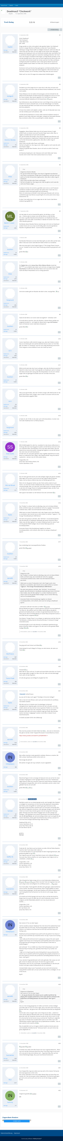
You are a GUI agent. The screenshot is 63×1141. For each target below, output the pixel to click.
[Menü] (61, 1)
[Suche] (53, 1)
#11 (59, 365)
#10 (59, 339)
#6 (60, 237)
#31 (59, 1068)
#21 (59, 691)
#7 (60, 262)
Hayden (11, 13)
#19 (59, 642)
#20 (59, 666)
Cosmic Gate (17, 1121)
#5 (60, 211)
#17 (59, 542)
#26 (59, 845)
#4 (60, 165)
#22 (59, 727)
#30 (59, 1043)
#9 (60, 314)
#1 (60, 35)
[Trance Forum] (0, 1)
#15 (59, 473)
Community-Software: (31, 1138)
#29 (59, 984)
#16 (59, 503)
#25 (59, 799)
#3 (60, 128)
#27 (59, 877)
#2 (60, 84)
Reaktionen (6, 143)
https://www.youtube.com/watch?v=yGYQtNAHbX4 (33, 735)
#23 (59, 752)
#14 (59, 442)
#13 (59, 415)
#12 (59, 389)
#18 (59, 566)
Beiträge (5, 50)
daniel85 (35, 631)
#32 (59, 1090)
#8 (60, 288)
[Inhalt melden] (59, 78)
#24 (59, 774)
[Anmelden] (57, 2)
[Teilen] (60, 29)
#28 (59, 919)
